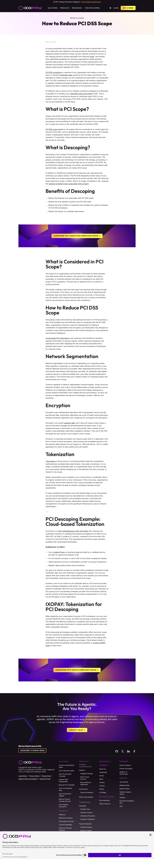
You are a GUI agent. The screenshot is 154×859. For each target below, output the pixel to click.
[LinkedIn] (128, 751)
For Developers (92, 8)
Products (64, 8)
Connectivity (83, 789)
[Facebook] (134, 751)
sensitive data (69, 423)
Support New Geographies (63, 780)
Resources (77, 8)
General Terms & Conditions (27, 779)
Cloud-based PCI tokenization (57, 338)
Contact (102, 786)
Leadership (103, 772)
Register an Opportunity (124, 773)
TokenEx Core (85, 809)
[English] (29, 8)
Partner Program (125, 765)
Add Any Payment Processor (65, 775)
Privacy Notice (34, 776)
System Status (124, 789)
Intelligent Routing (86, 773)
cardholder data (66, 75)
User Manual (124, 782)
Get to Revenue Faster (66, 771)
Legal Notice (22, 776)
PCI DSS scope (52, 129)
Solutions (52, 8)
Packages (82, 806)
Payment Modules (85, 824)
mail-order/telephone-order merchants (73, 531)
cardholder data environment (81, 94)
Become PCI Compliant (67, 785)
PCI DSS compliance (54, 72)
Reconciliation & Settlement (85, 783)
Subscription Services (66, 821)
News (101, 779)
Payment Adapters (86, 792)
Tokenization (51, 461)
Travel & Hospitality (65, 825)
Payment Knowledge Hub (127, 802)
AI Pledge (102, 792)
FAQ (121, 806)
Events (101, 776)
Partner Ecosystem (126, 768)
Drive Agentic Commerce (63, 806)
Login (115, 8)
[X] (122, 751)
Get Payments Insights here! (91, 2)
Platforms (62, 814)
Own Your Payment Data (65, 789)
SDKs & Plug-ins (104, 804)
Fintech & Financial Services (65, 829)
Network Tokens (86, 830)
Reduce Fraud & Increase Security (65, 800)
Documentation (104, 800)
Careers (102, 782)
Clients (101, 789)
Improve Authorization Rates (66, 766)
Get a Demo (128, 8)
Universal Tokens (86, 827)
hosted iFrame (59, 552)
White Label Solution (86, 797)
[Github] (116, 751)
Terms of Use (46, 776)
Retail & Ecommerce (65, 818)
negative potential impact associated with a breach (69, 184)
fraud (92, 56)
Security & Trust (44, 779)
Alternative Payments (87, 816)
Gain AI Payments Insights (65, 795)
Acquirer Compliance (87, 819)
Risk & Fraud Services (84, 778)
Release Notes (124, 785)
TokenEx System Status (125, 793)
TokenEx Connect (86, 812)
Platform (82, 770)
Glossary (122, 797)
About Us (102, 769)
